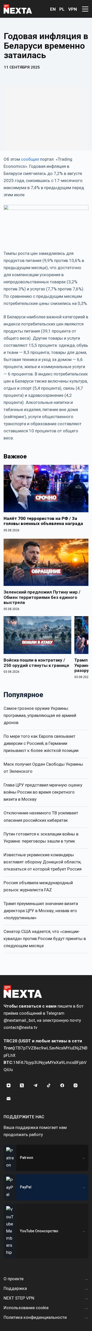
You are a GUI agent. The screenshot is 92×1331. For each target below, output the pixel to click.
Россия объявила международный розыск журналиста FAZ (38, 886)
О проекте (14, 1278)
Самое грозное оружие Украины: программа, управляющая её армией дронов (40, 715)
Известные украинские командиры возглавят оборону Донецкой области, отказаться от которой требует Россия (43, 862)
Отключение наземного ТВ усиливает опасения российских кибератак (41, 816)
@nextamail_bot (19, 1020)
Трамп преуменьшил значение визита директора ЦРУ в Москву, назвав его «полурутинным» (41, 910)
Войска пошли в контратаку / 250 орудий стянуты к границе (36, 663)
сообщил (30, 159)
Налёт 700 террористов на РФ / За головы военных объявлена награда (43, 521)
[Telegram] (35, 1085)
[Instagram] (75, 1085)
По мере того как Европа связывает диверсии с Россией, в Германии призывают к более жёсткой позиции (41, 743)
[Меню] (85, 9)
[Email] (8, 1099)
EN (53, 9)
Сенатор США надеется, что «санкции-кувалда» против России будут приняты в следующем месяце (45, 938)
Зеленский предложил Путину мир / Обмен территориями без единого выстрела (42, 597)
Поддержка (15, 1288)
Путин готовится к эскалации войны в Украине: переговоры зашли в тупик (41, 837)
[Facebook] (62, 1085)
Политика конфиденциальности (35, 1317)
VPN (72, 9)
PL (62, 9)
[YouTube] (8, 1085)
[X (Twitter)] (22, 1085)
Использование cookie (26, 1307)
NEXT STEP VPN (19, 1298)
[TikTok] (49, 1085)
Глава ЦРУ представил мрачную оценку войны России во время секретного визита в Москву (43, 792)
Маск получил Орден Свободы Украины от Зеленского (43, 768)
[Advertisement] (46, 119)
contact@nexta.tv (20, 1027)
